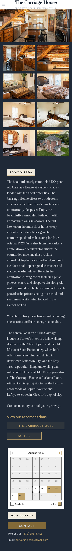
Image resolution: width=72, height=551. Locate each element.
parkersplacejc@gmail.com (32, 539)
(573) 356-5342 (32, 533)
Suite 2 (24, 435)
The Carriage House (35, 425)
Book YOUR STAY (21, 172)
